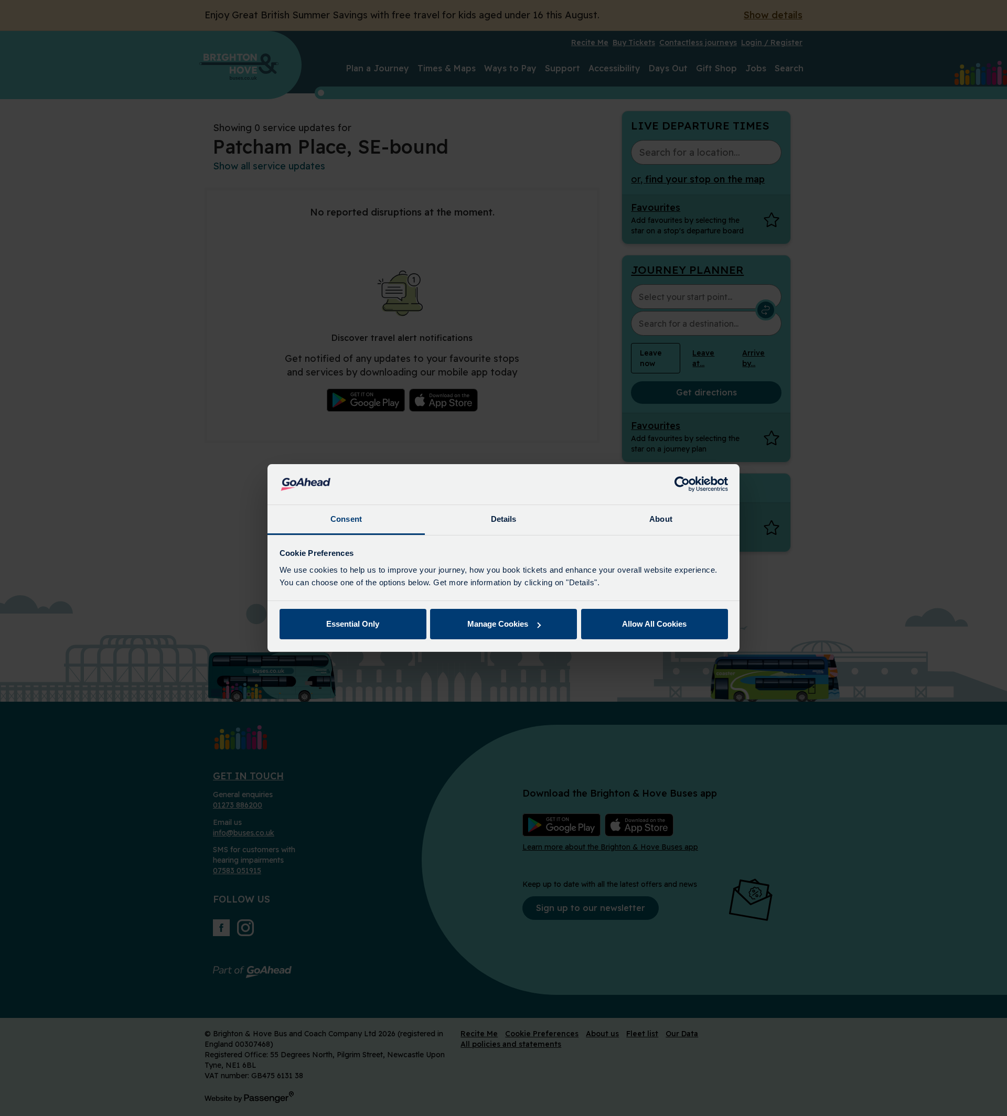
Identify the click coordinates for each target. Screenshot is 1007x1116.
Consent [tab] (346, 518)
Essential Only (352, 623)
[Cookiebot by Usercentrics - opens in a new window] (682, 484)
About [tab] (660, 518)
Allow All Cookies (654, 623)
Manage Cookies (497, 623)
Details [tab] (504, 518)
